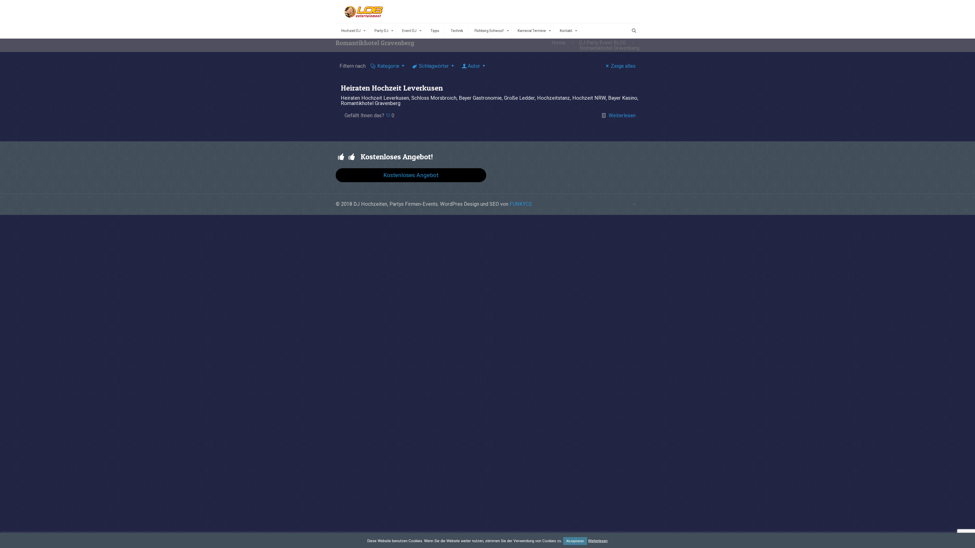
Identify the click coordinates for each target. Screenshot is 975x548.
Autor (474, 66)
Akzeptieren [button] (575, 541)
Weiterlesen (622, 115)
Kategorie (388, 66)
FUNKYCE (521, 204)
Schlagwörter (434, 66)
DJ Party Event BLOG (602, 43)
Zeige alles (623, 66)
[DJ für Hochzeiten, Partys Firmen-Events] (363, 11)
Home (558, 43)
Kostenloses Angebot (410, 175)
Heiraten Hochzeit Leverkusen (392, 87)
